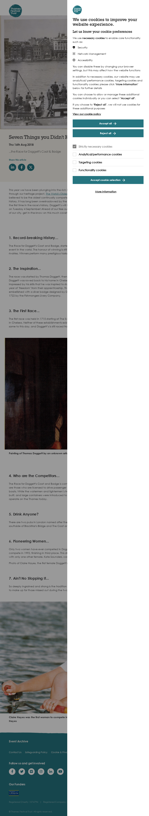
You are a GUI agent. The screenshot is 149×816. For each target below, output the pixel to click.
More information (105, 191)
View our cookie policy (87, 113)
